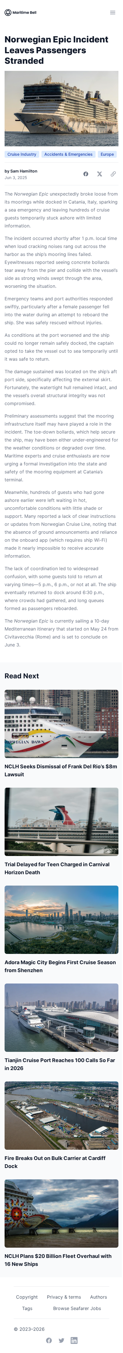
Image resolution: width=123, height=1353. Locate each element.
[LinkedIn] (74, 1340)
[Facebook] (48, 1340)
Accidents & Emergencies (68, 154)
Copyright (27, 1297)
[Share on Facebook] (86, 174)
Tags (27, 1308)
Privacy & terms (64, 1297)
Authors (98, 1297)
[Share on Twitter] (99, 174)
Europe (107, 154)
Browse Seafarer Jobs (77, 1308)
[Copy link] (113, 174)
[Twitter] (61, 1340)
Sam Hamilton (23, 171)
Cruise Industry (21, 154)
